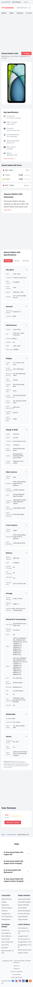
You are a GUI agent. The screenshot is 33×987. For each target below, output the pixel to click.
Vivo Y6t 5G (5, 930)
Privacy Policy (16, 974)
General (17, 261)
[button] (16, 269)
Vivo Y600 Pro (6, 933)
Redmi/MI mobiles (24, 902)
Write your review (13, 822)
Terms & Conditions (17, 971)
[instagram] (20, 982)
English (26, 2)
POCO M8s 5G (6, 936)
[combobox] (23, 8)
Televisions (20, 13)
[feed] (30, 982)
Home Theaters (6, 908)
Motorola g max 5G (24, 950)
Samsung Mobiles (24, 899)
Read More (7, 210)
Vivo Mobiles (22, 908)
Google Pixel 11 (23, 936)
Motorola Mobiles (24, 911)
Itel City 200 (5, 939)
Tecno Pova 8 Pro (24, 939)
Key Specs (8, 261)
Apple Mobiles (23, 919)
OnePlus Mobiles (24, 914)
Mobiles (3, 13)
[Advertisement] (16, 32)
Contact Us (16, 968)
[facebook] (13, 982)
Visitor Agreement (16, 977)
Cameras (4, 911)
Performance (27, 261)
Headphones (5, 914)
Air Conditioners (7, 917)
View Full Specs (9, 158)
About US (16, 966)
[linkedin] (23, 982)
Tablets (11, 13)
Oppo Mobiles (23, 917)
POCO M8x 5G (16, 2)
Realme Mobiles (23, 905)
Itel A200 (4, 948)
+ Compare (26, 53)
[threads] (27, 982)
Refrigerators (6, 919)
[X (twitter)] (16, 982)
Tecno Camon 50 (7, 942)
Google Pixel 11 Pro (24, 942)
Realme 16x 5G (23, 953)
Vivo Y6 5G (5, 945)
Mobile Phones (6, 899)
